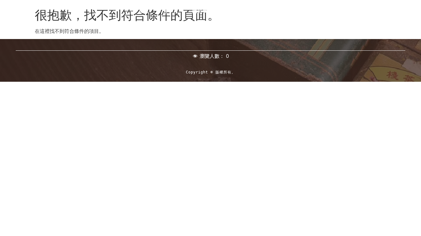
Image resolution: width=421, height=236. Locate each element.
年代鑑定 (237, 11)
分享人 (170, 11)
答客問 (358, 19)
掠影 (384, 11)
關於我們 (202, 11)
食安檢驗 (272, 11)
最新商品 (355, 11)
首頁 (143, 11)
